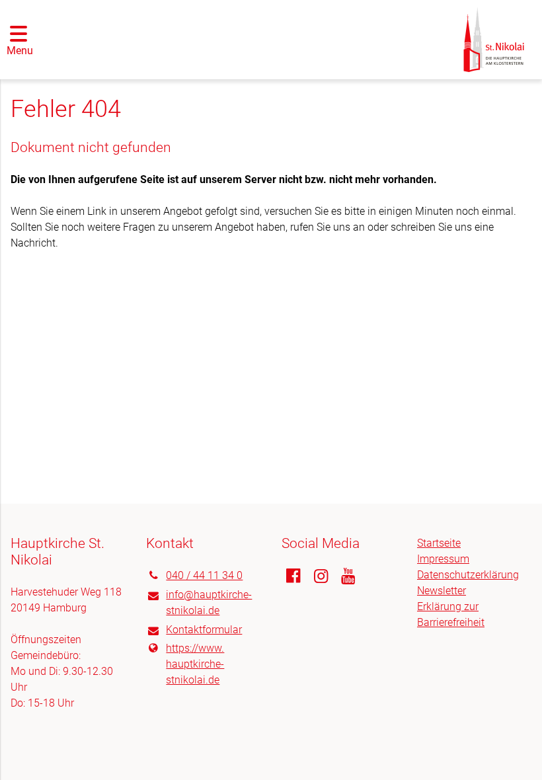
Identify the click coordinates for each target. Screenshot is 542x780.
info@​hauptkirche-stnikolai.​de (209, 602)
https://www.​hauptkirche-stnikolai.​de (195, 664)
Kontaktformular (204, 629)
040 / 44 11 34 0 (204, 575)
